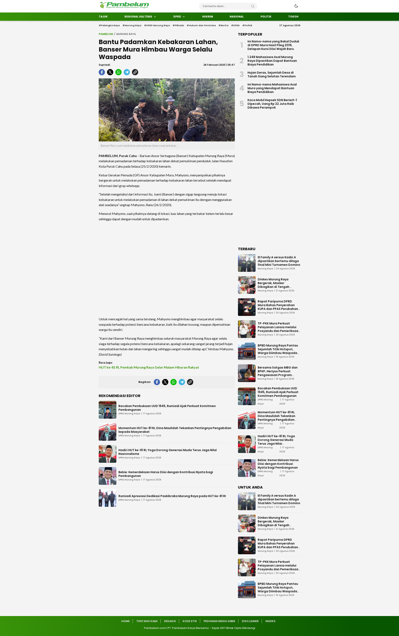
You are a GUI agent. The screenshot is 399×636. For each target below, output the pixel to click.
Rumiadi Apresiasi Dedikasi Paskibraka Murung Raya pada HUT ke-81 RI (172, 496)
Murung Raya (126, 34)
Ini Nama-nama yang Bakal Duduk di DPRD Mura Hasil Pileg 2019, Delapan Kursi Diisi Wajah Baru (273, 45)
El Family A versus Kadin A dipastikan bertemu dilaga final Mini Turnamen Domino (279, 261)
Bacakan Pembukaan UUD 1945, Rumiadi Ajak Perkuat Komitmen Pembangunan (167, 408)
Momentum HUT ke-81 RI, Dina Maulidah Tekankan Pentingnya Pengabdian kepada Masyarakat (174, 430)
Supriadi (104, 65)
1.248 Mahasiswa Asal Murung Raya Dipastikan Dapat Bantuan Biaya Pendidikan (272, 61)
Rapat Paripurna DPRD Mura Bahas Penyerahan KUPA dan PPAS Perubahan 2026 (278, 307)
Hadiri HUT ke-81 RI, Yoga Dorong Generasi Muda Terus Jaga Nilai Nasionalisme (167, 452)
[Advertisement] (167, 269)
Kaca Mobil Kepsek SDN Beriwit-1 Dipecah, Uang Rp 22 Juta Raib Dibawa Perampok (272, 104)
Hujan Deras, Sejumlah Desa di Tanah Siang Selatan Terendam (272, 74)
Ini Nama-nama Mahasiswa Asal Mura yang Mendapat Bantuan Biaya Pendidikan (272, 88)
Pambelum (106, 34)
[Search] (253, 6)
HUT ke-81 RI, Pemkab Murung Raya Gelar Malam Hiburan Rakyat (149, 367)
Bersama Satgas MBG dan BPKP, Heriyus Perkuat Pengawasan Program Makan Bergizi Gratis (278, 373)
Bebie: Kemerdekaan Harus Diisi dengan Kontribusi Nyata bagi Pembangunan (165, 474)
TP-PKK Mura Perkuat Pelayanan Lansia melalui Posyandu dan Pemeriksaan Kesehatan (279, 329)
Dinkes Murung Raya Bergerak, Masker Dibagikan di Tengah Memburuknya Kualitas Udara (275, 286)
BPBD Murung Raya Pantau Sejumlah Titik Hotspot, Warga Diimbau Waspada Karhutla (278, 351)
